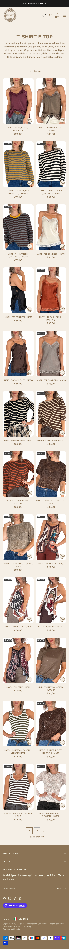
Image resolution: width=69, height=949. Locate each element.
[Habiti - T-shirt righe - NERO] (18, 414)
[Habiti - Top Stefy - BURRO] (18, 600)
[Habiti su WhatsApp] (20, 899)
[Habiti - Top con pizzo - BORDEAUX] (18, 101)
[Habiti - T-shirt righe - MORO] (51, 414)
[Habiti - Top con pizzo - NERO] (18, 290)
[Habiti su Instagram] (10, 899)
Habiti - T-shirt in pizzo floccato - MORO (50, 751)
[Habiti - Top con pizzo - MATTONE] (51, 290)
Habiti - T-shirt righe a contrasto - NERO (51, 192)
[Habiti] (10, 15)
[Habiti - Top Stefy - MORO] (51, 537)
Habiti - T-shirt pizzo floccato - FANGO (18, 565)
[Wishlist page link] (44, 15)
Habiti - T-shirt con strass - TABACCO (51, 688)
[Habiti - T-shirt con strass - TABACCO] (51, 660)
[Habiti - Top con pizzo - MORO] (18, 353)
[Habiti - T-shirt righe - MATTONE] (18, 474)
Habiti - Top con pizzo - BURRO (51, 254)
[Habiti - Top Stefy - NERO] (18, 660)
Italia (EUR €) (23, 919)
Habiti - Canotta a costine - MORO (18, 815)
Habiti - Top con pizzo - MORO (18, 380)
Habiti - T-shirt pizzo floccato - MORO (51, 502)
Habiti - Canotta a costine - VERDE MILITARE (18, 751)
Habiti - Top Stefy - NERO (18, 687)
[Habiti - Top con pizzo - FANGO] (51, 353)
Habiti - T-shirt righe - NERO (18, 440)
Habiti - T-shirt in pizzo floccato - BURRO (50, 815)
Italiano (6, 919)
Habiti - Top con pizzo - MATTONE (50, 318)
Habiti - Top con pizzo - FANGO (51, 380)
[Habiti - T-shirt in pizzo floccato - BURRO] (51, 787)
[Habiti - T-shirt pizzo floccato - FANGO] (18, 537)
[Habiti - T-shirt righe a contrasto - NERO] (51, 164)
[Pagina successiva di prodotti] (44, 830)
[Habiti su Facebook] (5, 899)
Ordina (37, 71)
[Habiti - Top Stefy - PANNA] (51, 600)
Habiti (21, 924)
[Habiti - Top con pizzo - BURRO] (51, 227)
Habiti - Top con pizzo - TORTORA (50, 129)
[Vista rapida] (30, 183)
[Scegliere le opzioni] (30, 120)
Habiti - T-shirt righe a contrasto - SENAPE (18, 192)
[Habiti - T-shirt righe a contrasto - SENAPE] (18, 164)
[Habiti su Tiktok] (15, 899)
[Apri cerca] (50, 15)
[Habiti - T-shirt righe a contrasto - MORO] (18, 227)
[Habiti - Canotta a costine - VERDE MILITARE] (18, 723)
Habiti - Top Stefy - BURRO (18, 627)
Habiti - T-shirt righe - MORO (51, 440)
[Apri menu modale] (64, 15)
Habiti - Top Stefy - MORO (50, 564)
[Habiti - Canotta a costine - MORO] (18, 787)
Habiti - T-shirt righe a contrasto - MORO (18, 255)
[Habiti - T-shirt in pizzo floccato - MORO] (51, 723)
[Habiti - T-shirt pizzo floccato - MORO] (51, 474)
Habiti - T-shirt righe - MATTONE (18, 502)
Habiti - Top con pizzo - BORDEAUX (18, 129)
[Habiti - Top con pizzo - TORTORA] (51, 101)
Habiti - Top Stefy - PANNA (51, 627)
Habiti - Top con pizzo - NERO (18, 317)
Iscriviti (61, 888)
